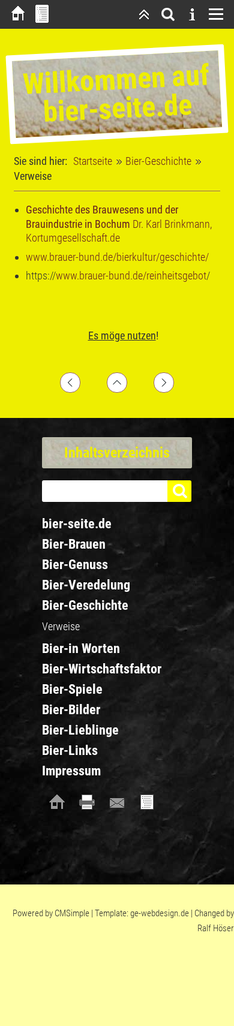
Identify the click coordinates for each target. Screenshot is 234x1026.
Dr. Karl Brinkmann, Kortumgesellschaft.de (119, 223)
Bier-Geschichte (158, 161)
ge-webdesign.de (159, 913)
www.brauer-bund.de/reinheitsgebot (131, 275)
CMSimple (72, 913)
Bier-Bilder (71, 709)
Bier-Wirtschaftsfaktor (101, 668)
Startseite (92, 161)
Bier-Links (70, 750)
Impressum (71, 770)
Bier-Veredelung (86, 584)
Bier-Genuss (75, 564)
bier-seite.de (77, 523)
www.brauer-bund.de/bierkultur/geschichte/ (117, 257)
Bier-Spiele (72, 689)
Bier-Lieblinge (80, 730)
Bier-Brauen (74, 544)
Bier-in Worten (81, 648)
